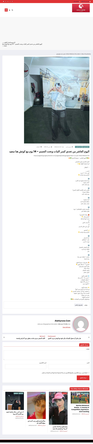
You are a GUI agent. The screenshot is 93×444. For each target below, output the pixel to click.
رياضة (38, 393)
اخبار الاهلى (78, 147)
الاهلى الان (85, 14)
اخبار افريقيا (85, 147)
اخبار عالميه (86, 393)
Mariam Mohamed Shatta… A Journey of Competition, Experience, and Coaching (36, 409)
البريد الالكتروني (42, 363)
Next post (42, 336)
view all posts (66, 327)
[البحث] (12, 10)
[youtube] (3, 1)
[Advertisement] (46, 30)
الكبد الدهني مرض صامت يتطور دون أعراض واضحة (30, 338)
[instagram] (6, 1)
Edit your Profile (62, 324)
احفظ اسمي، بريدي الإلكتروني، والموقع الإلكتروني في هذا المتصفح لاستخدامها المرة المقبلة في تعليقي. (64, 373)
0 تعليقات (38, 147)
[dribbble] (8, 1)
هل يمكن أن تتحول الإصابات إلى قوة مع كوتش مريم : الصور (64, 338)
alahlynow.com (58, 147)
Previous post (52, 336)
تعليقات (87, 349)
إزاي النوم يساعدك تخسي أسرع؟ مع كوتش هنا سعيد (16, 428)
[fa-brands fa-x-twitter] (10, 1)
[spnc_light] (9, 10)
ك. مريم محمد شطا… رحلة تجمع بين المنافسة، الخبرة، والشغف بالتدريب (59, 423)
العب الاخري (21, 393)
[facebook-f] (12, 1)
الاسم (88, 363)
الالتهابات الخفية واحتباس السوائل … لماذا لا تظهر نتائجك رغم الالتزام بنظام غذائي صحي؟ (80, 420)
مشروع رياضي (69, 147)
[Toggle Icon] (6, 10)
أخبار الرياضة (42, 393)
